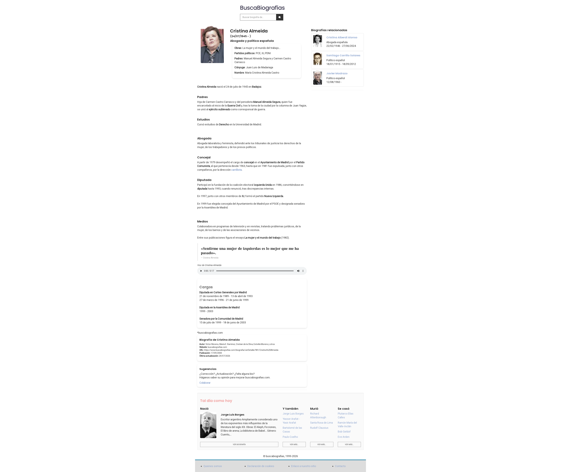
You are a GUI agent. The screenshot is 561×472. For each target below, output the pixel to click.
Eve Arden (343, 436)
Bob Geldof (344, 431)
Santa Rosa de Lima (321, 422)
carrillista (236, 169)
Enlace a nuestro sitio (303, 466)
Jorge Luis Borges (293, 413)
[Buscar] (279, 17)
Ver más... (294, 444)
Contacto (340, 466)
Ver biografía (239, 444)
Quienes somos (213, 466)
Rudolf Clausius (319, 427)
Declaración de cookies (260, 466)
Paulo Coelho (290, 436)
